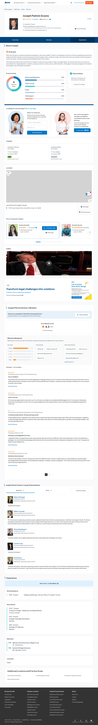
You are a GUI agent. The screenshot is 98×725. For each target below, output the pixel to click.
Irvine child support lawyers (42, 675)
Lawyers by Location (19, 2)
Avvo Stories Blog (9, 704)
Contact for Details (79, 84)
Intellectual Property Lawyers (57, 712)
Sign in (90, 2)
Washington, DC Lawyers (33, 704)
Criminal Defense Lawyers (56, 699)
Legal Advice (8, 699)
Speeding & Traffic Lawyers (56, 715)
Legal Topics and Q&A (49, 2)
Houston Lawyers (31, 702)
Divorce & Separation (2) (44, 353)
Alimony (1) (40, 358)
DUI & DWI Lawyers (54, 702)
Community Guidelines (36, 719)
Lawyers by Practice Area (34, 2)
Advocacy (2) (83, 349)
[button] (86, 194)
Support (74, 699)
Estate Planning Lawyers (56, 704)
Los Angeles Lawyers (32, 697)
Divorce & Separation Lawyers (57, 710)
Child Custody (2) (51, 349)
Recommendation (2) (72, 358)
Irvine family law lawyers (13, 679)
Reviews (49, 40)
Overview (15, 40)
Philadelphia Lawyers (32, 707)
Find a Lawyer (8, 694)
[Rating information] (50, 19)
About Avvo (75, 694)
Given (48, 490)
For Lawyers (8, 707)
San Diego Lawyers (32, 715)
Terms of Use (8, 719)
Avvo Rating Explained (77, 702)
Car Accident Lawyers (55, 707)
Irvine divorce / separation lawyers (72, 675)
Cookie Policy (25, 719)
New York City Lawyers (33, 694)
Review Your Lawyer (10, 697)
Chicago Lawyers (31, 699)
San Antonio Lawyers (32, 712)
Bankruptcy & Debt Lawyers (57, 694)
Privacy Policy (16, 719)
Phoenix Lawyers (31, 710)
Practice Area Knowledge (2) (74, 353)
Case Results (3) (71, 349)
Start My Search (37, 132)
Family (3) (40, 349)
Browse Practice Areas (10, 702)
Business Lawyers (54, 697)
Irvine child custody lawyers (14, 675)
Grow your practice (79, 2)
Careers (74, 697)
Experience (82, 40)
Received (20, 490)
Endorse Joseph (81, 490)
